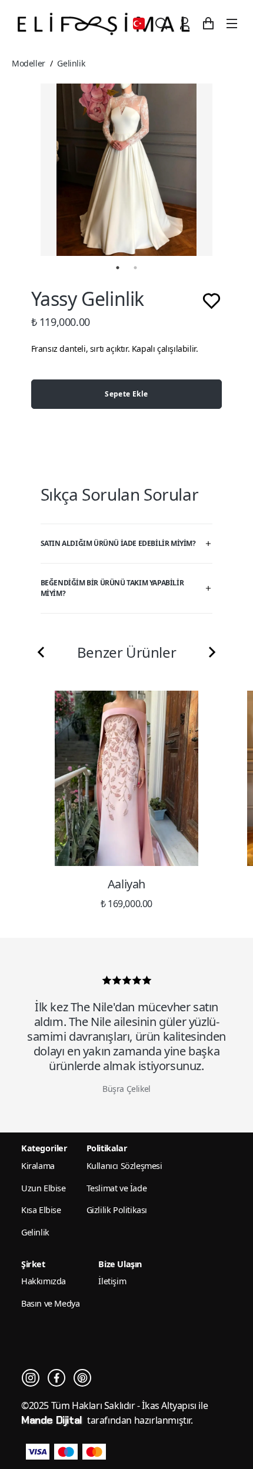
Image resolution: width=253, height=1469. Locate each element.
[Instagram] (30, 1378)
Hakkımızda (43, 1281)
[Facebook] (56, 1378)
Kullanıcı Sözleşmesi (124, 1165)
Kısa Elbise (41, 1209)
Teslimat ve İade (116, 1188)
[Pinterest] (82, 1378)
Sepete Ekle (126, 394)
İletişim (112, 1281)
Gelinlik (71, 63)
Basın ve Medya (50, 1303)
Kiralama (38, 1165)
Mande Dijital (53, 1420)
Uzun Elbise (43, 1188)
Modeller (28, 63)
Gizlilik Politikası (116, 1209)
